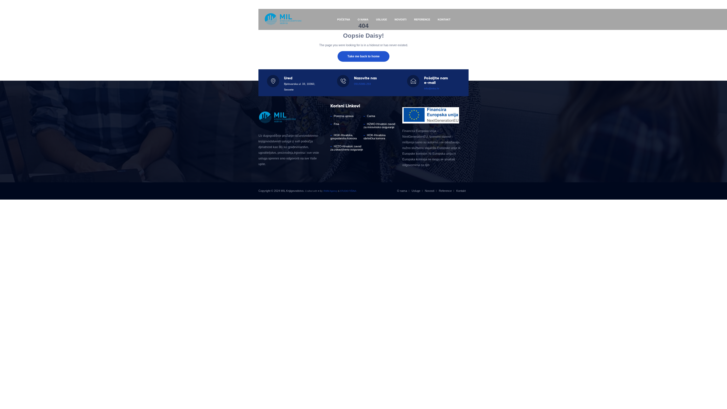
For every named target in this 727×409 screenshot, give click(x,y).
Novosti (400, 19)
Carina (371, 116)
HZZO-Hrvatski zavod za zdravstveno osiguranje (346, 148)
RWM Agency (330, 191)
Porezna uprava (343, 116)
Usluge (381, 19)
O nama (363, 19)
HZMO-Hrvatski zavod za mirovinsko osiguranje (379, 125)
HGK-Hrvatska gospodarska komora (343, 136)
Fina (336, 124)
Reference (422, 19)
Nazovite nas (270, 4)
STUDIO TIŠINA (348, 191)
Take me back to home (363, 56)
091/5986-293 (362, 83)
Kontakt (444, 19)
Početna (343, 19)
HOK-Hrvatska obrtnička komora (374, 136)
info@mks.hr (317, 4)
